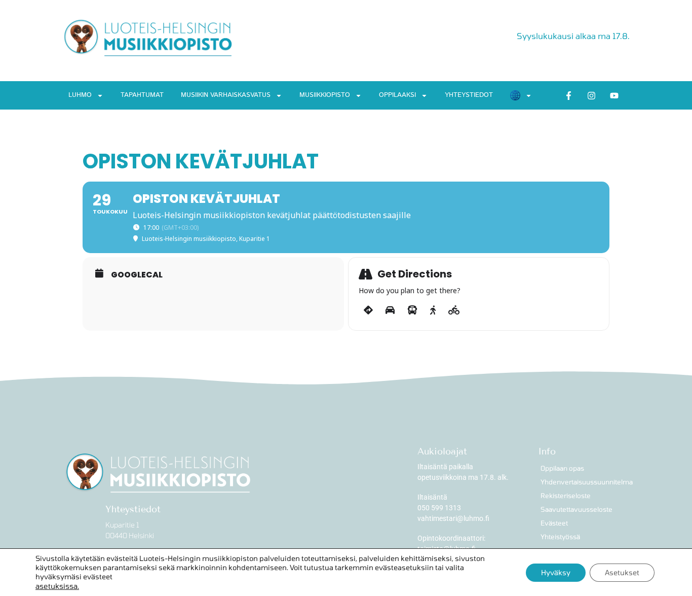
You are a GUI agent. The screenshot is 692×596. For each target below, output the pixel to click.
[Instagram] (591, 95)
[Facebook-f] (569, 95)
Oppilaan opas (562, 468)
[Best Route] (368, 310)
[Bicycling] (454, 310)
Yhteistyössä (560, 537)
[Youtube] (614, 95)
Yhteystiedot (469, 95)
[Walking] (433, 310)
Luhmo (80, 95)
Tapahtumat (142, 95)
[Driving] (390, 310)
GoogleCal (137, 275)
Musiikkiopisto (324, 95)
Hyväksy (555, 572)
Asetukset (622, 572)
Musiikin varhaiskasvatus (226, 95)
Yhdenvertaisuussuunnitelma (585, 482)
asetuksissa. (57, 585)
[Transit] (412, 310)
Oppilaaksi (397, 95)
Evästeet (554, 523)
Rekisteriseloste (566, 496)
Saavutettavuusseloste (576, 509)
